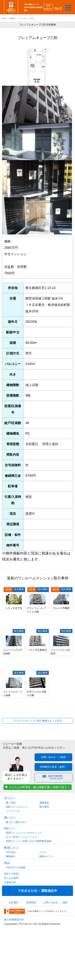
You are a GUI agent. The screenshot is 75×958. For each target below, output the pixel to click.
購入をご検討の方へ (16, 822)
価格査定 (44, 802)
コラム (43, 852)
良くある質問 (11, 878)
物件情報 (12, 18)
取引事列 (44, 807)
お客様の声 (10, 882)
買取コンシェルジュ (16, 807)
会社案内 (13, 902)
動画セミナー (46, 856)
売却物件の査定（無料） (53, 766)
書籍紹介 (10, 856)
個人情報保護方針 (14, 919)
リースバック (13, 811)
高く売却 (10, 802)
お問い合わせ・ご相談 (53, 757)
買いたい (10, 817)
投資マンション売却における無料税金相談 (28, 841)
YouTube (11, 852)
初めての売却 (11, 873)
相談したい (10, 828)
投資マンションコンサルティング (24, 833)
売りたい (10, 798)
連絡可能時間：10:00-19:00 (56, 777)
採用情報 (31, 902)
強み (7, 862)
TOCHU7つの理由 (15, 867)
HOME (4, 18)
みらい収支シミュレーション (21, 837)
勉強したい (11, 847)
